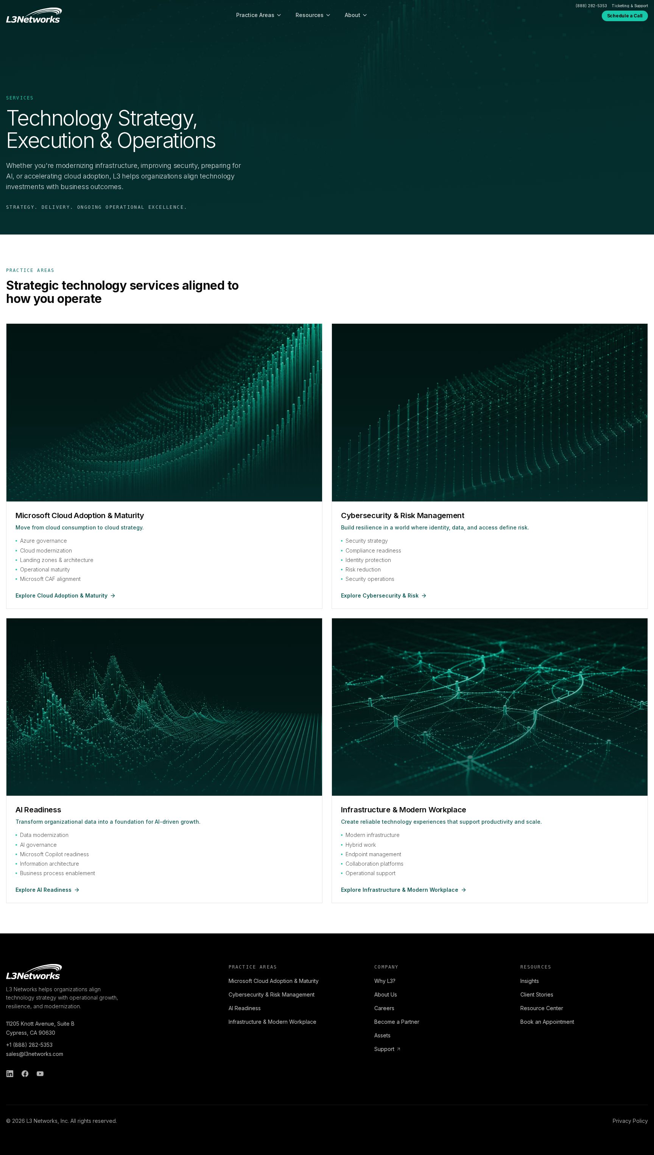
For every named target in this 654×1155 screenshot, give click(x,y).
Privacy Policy (630, 1121)
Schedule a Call (625, 16)
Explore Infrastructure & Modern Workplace (399, 889)
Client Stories (536, 994)
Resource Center (541, 1008)
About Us (385, 994)
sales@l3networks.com (34, 1054)
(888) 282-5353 (591, 6)
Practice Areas (255, 15)
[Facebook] (25, 1073)
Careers (384, 1008)
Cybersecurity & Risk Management (272, 994)
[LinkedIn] (10, 1073)
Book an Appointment (547, 1021)
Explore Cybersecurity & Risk (380, 595)
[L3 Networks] (34, 15)
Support (384, 1049)
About (352, 15)
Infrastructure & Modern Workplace (272, 1021)
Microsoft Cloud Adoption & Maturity (274, 981)
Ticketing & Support (630, 6)
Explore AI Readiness (44, 889)
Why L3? (385, 981)
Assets (382, 1035)
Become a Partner (396, 1021)
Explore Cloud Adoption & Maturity (61, 595)
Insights (529, 981)
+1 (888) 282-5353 (29, 1045)
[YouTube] (40, 1073)
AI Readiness (245, 1008)
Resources (310, 15)
